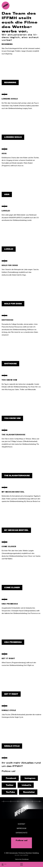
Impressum (21, 828)
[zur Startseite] (5, 5)
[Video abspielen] (21, 68)
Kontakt (21, 824)
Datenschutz (21, 833)
